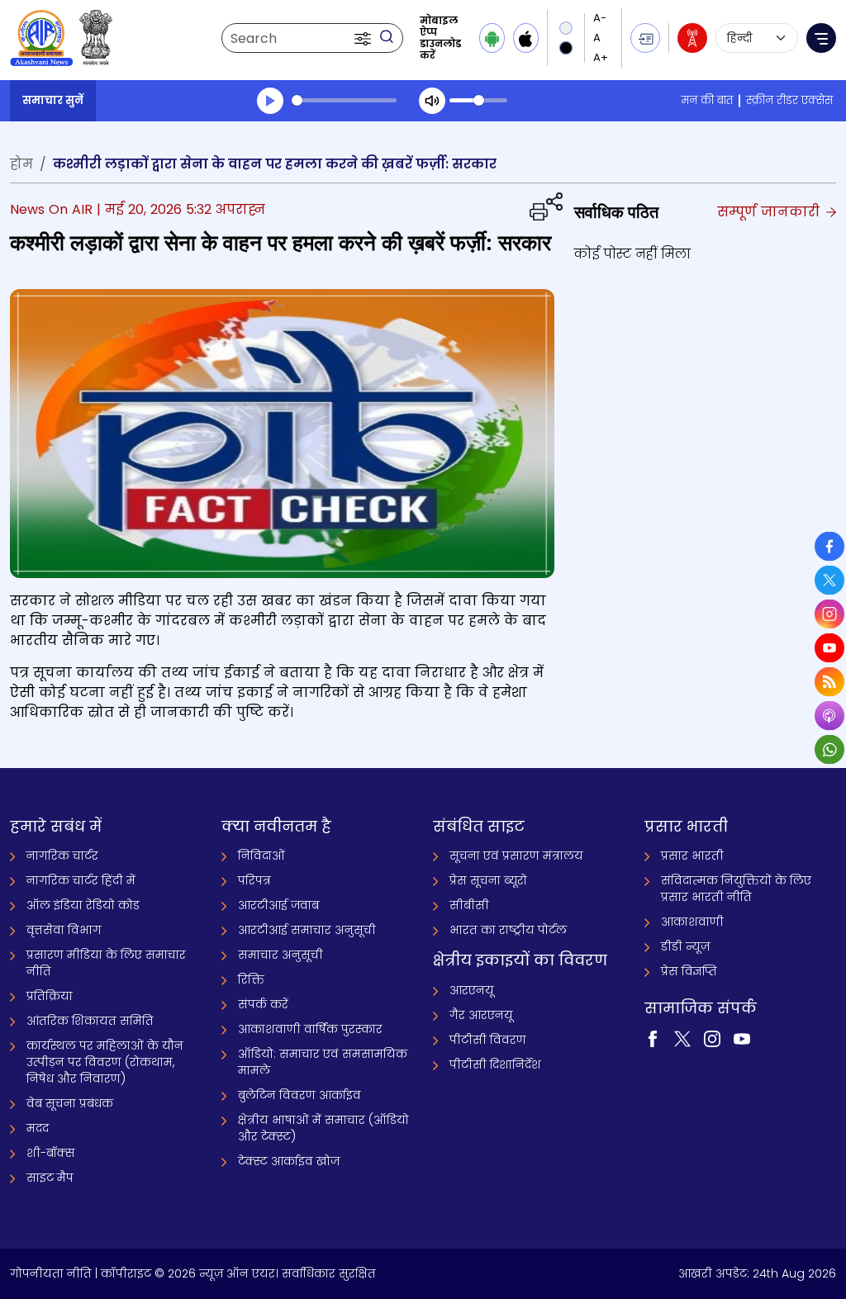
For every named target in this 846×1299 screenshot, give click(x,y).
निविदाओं (261, 855)
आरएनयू (471, 990)
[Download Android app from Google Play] (492, 38)
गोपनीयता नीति (51, 1273)
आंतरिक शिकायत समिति (90, 1020)
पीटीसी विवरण (487, 1039)
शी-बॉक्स (50, 1153)
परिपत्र (254, 880)
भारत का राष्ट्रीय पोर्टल (508, 930)
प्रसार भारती (692, 855)
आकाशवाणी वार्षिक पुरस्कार (310, 1029)
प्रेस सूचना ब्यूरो (488, 880)
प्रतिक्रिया (49, 996)
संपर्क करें (263, 1004)
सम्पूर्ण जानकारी (770, 211)
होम (21, 163)
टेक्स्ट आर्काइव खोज (289, 1161)
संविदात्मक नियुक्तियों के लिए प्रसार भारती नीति (736, 888)
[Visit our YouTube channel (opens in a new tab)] (742, 1038)
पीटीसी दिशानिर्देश (495, 1064)
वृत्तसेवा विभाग (64, 930)
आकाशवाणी (692, 921)
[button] (364, 38)
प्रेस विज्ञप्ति (689, 971)
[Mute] (432, 101)
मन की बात (707, 100)
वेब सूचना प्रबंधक (69, 1103)
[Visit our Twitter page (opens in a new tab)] (682, 1038)
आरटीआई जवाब (278, 905)
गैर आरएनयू (481, 1015)
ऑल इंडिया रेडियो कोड (83, 905)
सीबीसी (469, 905)
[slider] (344, 100)
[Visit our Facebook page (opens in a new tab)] (652, 1038)
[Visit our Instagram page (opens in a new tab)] (712, 1038)
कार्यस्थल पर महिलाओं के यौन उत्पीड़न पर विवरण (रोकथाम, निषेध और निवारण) (104, 1062)
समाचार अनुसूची (280, 954)
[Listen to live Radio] (692, 38)
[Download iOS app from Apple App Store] (526, 38)
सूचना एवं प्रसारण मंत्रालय (516, 855)
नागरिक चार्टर (62, 855)
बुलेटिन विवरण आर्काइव (299, 1095)
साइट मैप (50, 1177)
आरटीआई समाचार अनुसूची (307, 930)
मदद (37, 1128)
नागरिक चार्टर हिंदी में (80, 880)
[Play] (270, 101)
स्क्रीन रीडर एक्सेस (789, 100)
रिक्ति (251, 979)
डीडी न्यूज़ (685, 946)
